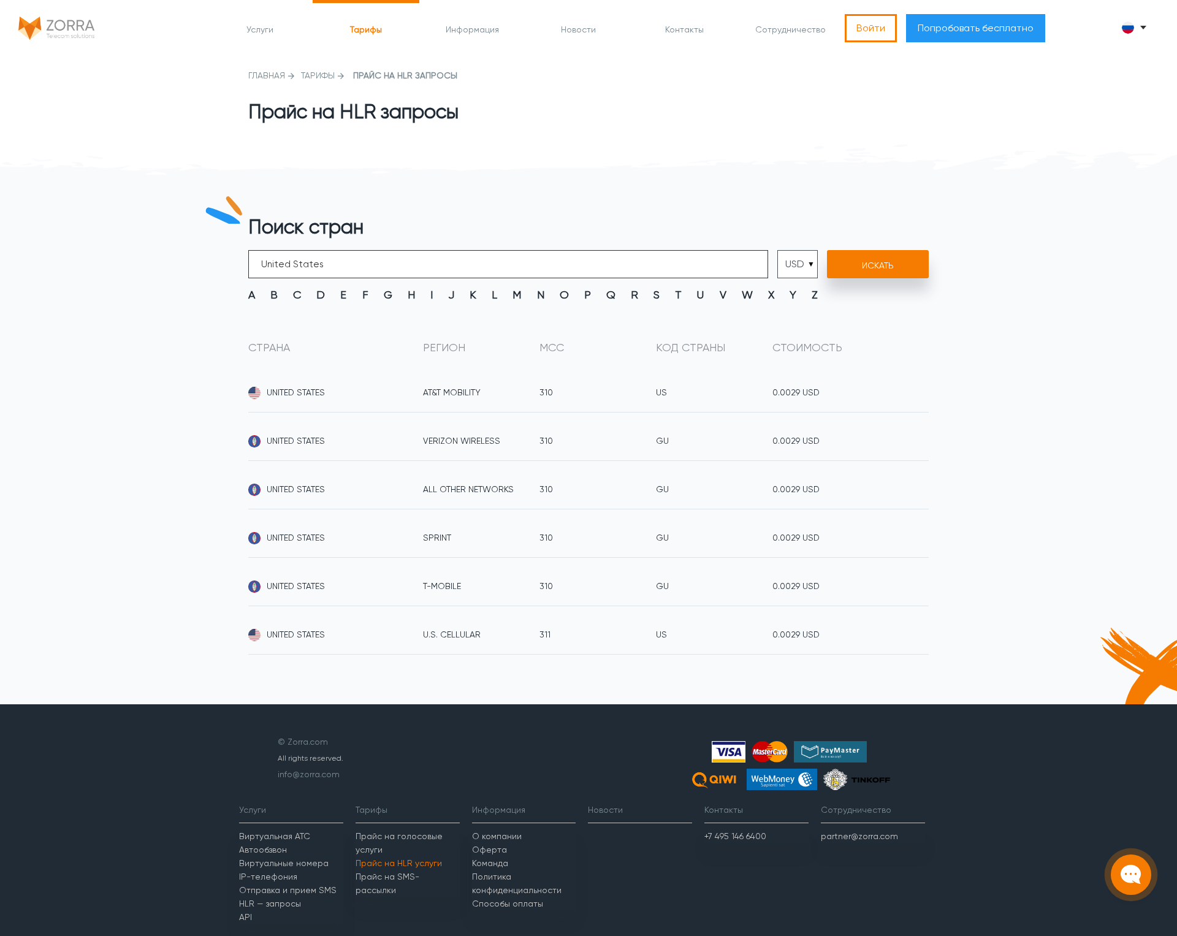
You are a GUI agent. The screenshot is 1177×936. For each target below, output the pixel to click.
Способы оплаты (507, 903)
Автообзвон (263, 849)
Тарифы (366, 29)
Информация (472, 29)
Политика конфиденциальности (517, 883)
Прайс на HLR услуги (399, 863)
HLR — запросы (270, 903)
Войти (870, 28)
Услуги (259, 29)
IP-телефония (268, 876)
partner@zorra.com (859, 836)
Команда (490, 863)
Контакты (684, 29)
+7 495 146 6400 (735, 836)
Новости (578, 29)
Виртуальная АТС (274, 836)
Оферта (489, 849)
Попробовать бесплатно (976, 28)
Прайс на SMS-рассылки (387, 883)
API (245, 917)
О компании (497, 836)
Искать (878, 265)
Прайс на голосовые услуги (399, 842)
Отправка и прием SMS (288, 890)
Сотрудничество (790, 29)
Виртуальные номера (284, 863)
